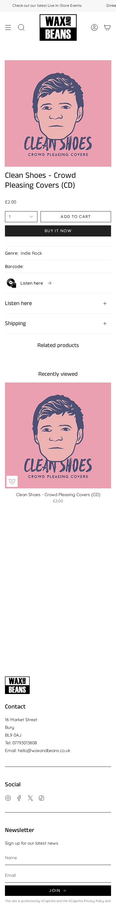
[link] (29, 283)
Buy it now (58, 230)
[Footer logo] (17, 685)
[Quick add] (12, 481)
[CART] (107, 27)
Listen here (18, 303)
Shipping (15, 324)
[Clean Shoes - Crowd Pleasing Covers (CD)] (58, 435)
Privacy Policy (94, 901)
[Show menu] (8, 27)
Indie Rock (31, 253)
